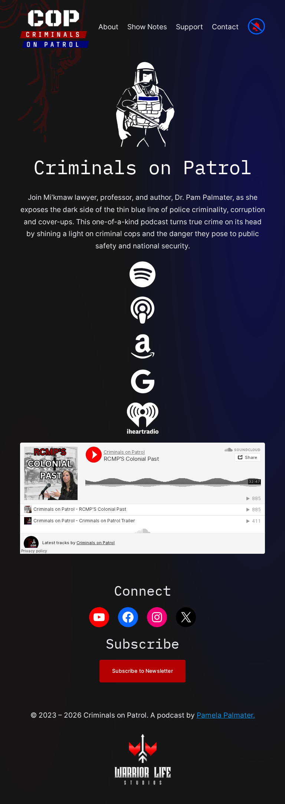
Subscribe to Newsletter (142, 671)
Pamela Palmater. (226, 715)
